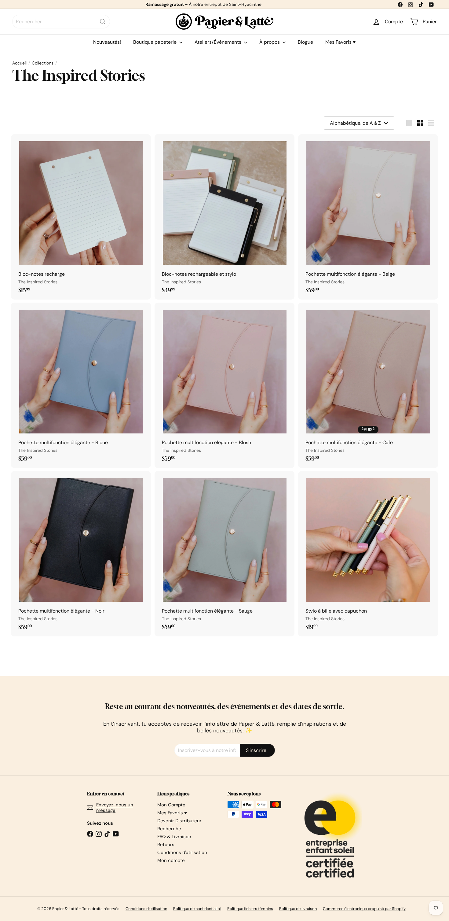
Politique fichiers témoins (250, 908)
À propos (270, 42)
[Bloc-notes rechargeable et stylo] (224, 217)
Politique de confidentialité (197, 908)
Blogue (305, 42)
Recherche (169, 829)
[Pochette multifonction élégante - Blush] (224, 385)
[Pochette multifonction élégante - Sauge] (224, 553)
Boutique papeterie (155, 42)
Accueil (19, 63)
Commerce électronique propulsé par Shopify (364, 908)
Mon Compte (171, 805)
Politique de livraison (298, 908)
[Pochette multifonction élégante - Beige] (368, 217)
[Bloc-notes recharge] (81, 217)
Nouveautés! (107, 42)
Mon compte (171, 860)
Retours (165, 845)
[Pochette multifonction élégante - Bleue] (81, 385)
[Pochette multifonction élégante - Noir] (81, 553)
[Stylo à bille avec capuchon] (368, 553)
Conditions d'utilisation (182, 852)
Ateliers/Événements (219, 42)
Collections (42, 63)
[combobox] (61, 21)
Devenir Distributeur (179, 821)
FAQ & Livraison (174, 837)
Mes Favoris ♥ (340, 42)
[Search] (102, 21)
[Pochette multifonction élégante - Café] (368, 385)
